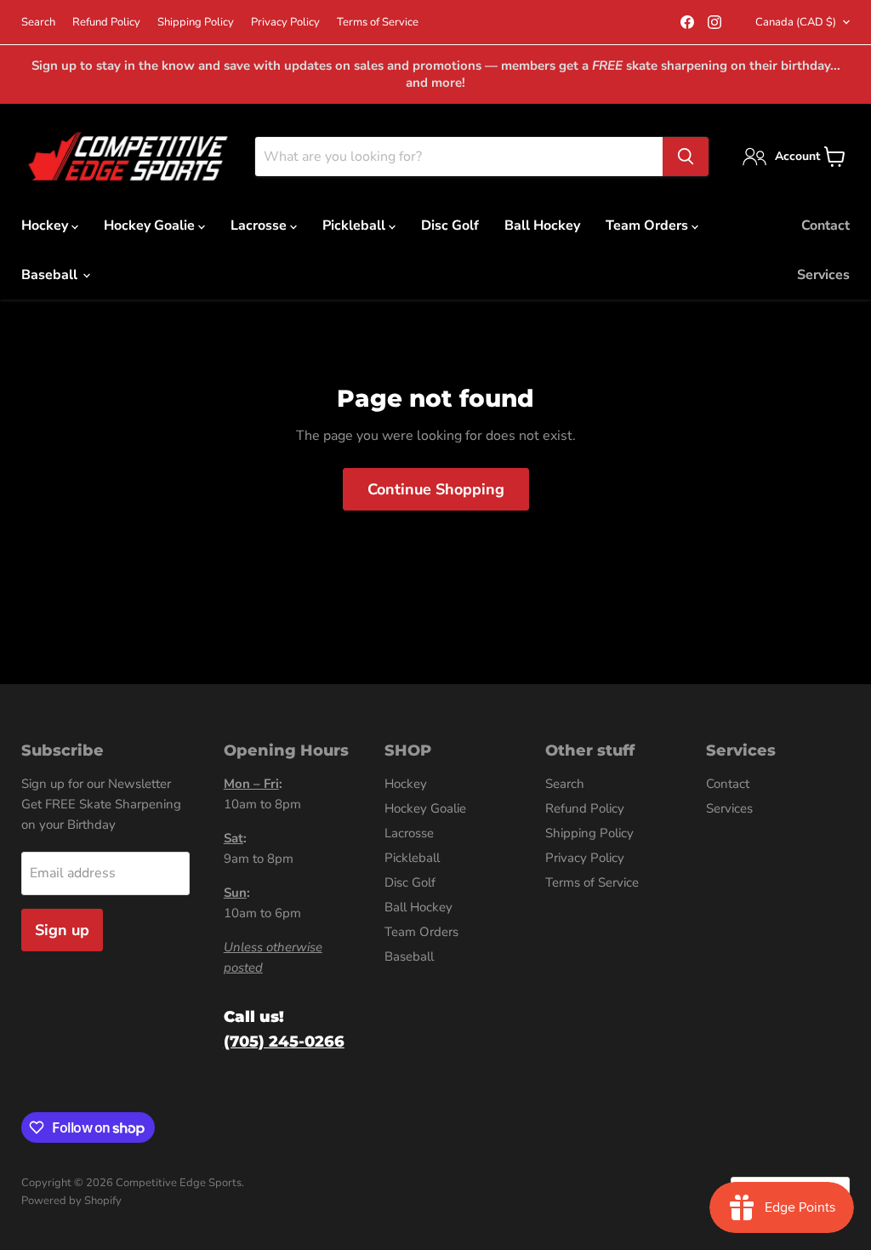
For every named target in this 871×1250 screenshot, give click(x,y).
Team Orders (649, 225)
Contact (825, 225)
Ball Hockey (542, 225)
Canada (795, 22)
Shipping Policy (195, 22)
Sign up (62, 930)
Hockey (46, 225)
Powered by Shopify (71, 1200)
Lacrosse (260, 225)
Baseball (51, 274)
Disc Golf (450, 225)
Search (38, 22)
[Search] (686, 156)
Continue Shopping (435, 489)
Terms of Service (377, 22)
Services (823, 274)
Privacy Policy (285, 22)
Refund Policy (106, 22)
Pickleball (355, 225)
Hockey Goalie (151, 225)
